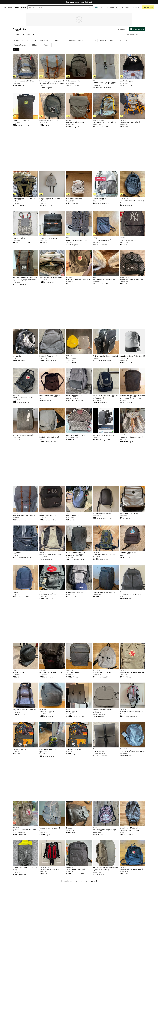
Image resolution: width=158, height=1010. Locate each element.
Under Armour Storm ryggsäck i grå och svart (132, 201)
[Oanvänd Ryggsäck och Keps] (79, 577)
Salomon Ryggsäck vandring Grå (131, 711)
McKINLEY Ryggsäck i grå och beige (50, 555)
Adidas (95, 827)
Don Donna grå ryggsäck (75, 122)
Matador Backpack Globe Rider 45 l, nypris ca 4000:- (132, 357)
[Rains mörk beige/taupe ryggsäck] (106, 66)
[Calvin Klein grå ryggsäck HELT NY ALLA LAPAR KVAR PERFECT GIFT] (132, 734)
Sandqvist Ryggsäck (46, 711)
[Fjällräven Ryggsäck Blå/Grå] (132, 106)
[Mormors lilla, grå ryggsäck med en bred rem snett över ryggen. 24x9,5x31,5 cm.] (132, 381)
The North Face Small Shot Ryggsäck (49, 869)
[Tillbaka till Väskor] (13, 34)
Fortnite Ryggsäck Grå (128, 553)
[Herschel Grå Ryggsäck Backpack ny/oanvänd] (25, 499)
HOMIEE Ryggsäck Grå (74, 396)
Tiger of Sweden (98, 120)
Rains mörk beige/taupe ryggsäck (105, 83)
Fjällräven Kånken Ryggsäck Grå (131, 869)
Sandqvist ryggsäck (73, 672)
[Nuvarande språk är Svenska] (96, 7)
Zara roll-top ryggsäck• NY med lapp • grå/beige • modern (104, 279)
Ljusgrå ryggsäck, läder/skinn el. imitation (50, 200)
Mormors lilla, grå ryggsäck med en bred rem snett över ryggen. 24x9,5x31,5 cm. (132, 397)
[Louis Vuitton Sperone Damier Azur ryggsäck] (132, 420)
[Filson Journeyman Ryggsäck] (52, 381)
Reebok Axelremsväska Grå (49, 437)
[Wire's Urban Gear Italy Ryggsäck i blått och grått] (106, 381)
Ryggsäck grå (17, 592)
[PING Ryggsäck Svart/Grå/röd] (25, 66)
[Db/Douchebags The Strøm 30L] (106, 577)
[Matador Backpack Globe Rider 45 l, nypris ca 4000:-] (132, 341)
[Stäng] (156, 2)
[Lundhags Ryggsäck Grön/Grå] (106, 538)
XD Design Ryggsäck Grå (102, 513)
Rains (95, 80)
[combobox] (57, 7)
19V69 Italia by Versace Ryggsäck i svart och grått (132, 279)
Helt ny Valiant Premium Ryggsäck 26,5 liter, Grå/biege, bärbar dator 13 (25, 279)
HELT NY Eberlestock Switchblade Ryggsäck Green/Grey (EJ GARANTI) (105, 869)
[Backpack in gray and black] (132, 499)
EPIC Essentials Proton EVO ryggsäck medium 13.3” (76, 554)
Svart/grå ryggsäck (127, 81)
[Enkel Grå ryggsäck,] (106, 184)
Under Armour (124, 198)
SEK (102, 7)
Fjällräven (123, 120)
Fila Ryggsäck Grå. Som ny (48, 515)
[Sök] (84, 7)
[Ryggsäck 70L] (25, 538)
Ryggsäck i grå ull (19, 238)
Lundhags (96, 552)
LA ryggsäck (17, 356)
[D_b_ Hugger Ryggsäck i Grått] (25, 420)
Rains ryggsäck (71, 711)
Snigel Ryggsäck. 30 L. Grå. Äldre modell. (24, 200)
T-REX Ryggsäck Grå (20, 749)
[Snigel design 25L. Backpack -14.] (52, 263)
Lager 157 (69, 355)
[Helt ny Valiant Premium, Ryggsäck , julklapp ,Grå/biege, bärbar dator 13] (52, 66)
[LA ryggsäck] (25, 341)
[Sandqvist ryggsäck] (79, 656)
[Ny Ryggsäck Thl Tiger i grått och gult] (106, 106)
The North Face (44, 867)
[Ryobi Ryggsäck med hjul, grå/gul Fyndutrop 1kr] (52, 734)
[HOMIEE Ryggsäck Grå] (79, 381)
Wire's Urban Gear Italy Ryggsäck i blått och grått (105, 397)
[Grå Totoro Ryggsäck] (79, 184)
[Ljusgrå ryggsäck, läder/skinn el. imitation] (52, 184)
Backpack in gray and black (130, 513)
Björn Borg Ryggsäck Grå (102, 672)
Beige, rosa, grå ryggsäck (75, 435)
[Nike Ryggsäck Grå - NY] (52, 577)
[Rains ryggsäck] (79, 695)
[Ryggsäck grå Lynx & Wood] (25, 106)
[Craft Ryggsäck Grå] (79, 499)
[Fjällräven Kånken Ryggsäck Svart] (79, 263)
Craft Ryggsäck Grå (73, 515)
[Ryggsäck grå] (25, 577)
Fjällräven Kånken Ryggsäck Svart (78, 279)
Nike (40, 592)
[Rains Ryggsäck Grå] (106, 734)
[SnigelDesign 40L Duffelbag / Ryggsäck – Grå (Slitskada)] (132, 813)
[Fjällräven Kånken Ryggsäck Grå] (132, 853)
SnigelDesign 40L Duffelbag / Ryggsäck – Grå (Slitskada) (130, 829)
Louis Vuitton (124, 435)
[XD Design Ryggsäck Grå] (106, 499)
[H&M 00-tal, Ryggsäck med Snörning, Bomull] (79, 223)
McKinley (42, 552)
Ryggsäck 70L (18, 553)
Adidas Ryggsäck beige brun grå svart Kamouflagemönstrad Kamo (105, 830)
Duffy (14, 670)
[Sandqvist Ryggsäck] (52, 695)
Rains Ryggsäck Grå (100, 751)
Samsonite (69, 867)
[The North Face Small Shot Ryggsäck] (52, 853)
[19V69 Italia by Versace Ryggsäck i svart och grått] (132, 263)
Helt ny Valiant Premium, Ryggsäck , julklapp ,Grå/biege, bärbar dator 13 (51, 82)
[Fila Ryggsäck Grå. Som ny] (52, 499)
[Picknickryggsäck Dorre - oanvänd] (106, 341)
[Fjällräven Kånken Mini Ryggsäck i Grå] (25, 813)
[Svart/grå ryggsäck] (132, 66)
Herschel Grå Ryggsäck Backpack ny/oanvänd (25, 515)
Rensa (24, 50)
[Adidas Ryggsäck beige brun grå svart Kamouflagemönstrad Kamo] (106, 813)
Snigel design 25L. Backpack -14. (51, 277)
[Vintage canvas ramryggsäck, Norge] (52, 813)
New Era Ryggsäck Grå (128, 240)
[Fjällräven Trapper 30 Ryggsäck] (52, 656)
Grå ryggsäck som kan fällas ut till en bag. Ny (105, 711)
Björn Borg (96, 670)
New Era (122, 238)
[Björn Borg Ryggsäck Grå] (106, 656)
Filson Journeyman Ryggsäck (49, 396)
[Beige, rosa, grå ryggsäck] (79, 420)
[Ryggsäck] (79, 813)
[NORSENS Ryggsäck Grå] (52, 341)
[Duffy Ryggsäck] (25, 656)
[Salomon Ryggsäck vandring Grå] (132, 695)
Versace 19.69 (124, 277)
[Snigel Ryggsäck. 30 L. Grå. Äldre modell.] (25, 184)
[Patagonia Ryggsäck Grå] (106, 223)
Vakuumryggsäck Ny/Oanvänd (103, 435)
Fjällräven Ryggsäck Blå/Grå (130, 122)
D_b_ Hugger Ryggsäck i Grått (23, 435)
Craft (67, 513)
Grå (15, 50)
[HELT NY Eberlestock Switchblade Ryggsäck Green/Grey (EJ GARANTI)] (106, 853)
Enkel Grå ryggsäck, (100, 199)
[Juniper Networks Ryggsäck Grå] (25, 695)
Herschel (15, 513)
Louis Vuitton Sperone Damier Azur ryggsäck (132, 437)
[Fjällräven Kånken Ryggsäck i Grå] (132, 656)
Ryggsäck (69, 828)
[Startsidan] (20, 7)
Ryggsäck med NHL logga (48, 120)
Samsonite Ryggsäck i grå (75, 869)
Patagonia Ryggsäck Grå (102, 240)
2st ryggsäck (71, 358)
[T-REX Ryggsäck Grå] (25, 734)
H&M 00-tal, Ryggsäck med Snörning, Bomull (76, 240)
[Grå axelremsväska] (79, 66)
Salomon (123, 709)
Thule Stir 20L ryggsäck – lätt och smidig (25, 869)
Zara (94, 277)
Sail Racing (123, 592)
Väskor (18, 34)
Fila (40, 513)
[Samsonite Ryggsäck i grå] (79, 853)
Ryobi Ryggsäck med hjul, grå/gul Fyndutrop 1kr (51, 750)
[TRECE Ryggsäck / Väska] (52, 223)
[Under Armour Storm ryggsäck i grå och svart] (132, 184)
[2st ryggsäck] (79, 341)
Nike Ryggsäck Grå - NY (48, 594)
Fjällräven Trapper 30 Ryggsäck (50, 672)
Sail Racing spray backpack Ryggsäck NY (130, 594)
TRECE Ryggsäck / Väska (48, 238)
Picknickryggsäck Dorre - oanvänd (105, 356)
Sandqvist (69, 670)
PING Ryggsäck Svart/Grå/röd (23, 81)
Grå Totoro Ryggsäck (74, 199)
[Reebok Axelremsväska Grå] (52, 420)
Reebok (41, 435)
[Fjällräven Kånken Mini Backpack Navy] (25, 381)
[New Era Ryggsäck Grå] (132, 223)
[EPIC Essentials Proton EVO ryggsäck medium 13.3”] (79, 538)
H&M (67, 238)
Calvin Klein (123, 749)
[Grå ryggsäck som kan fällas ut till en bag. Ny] (106, 695)
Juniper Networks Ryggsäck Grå (24, 710)
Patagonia (96, 238)
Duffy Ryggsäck (18, 672)
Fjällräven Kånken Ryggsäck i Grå (132, 672)
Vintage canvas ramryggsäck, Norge (50, 829)
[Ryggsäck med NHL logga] (52, 106)
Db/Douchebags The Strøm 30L (104, 592)
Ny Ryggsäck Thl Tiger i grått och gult (105, 122)
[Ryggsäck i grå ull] (25, 223)
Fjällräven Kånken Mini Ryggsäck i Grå (24, 830)
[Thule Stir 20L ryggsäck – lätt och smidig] (25, 853)
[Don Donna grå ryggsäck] (79, 106)
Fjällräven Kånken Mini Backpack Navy (24, 398)
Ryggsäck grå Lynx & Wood (22, 120)
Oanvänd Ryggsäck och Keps (76, 592)
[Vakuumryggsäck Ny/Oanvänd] (106, 420)
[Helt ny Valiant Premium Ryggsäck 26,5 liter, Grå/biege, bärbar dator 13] (25, 263)
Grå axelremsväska (73, 81)
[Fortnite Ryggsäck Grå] (132, 538)
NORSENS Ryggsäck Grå (48, 356)
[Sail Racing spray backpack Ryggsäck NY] (132, 577)
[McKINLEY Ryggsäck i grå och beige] (52, 538)
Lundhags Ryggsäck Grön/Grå (104, 554)
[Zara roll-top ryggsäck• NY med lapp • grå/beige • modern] (106, 263)
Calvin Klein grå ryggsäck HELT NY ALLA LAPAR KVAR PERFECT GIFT (132, 751)
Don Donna (69, 120)
